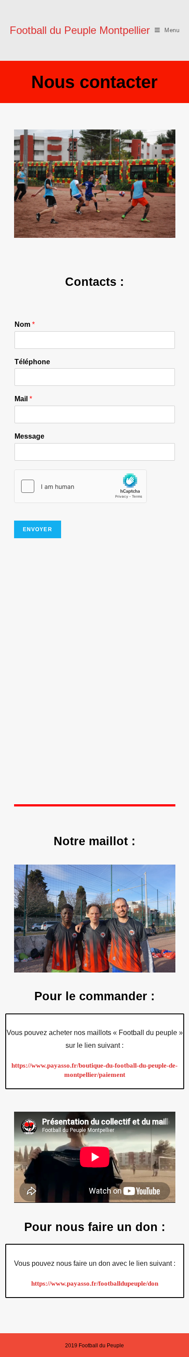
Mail (23, 399)
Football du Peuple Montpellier (80, 30)
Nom (25, 324)
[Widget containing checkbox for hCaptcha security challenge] (80, 486)
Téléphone (32, 362)
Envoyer (37, 529)
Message (29, 436)
